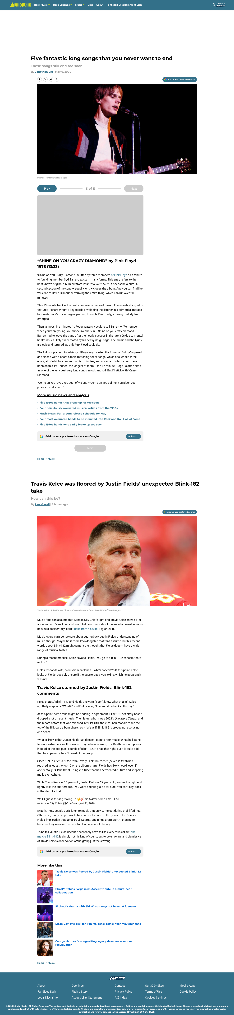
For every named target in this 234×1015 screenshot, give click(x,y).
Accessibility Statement (87, 997)
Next (134, 188)
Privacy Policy (123, 991)
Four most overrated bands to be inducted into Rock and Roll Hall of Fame (90, 419)
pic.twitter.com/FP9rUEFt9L (102, 799)
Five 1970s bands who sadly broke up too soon (71, 424)
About (99, 4)
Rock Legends (61, 4)
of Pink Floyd (119, 275)
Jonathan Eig (44, 71)
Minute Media (20, 1006)
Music (78, 4)
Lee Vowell (42, 504)
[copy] (57, 79)
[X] (214, 4)
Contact (120, 985)
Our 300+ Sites (154, 985)
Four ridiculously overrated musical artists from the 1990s (79, 408)
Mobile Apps (187, 985)
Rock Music (40, 4)
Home (40, 458)
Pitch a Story (80, 991)
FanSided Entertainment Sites (124, 4)
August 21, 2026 (85, 803)
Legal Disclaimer (48, 997)
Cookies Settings (156, 997)
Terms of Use (153, 991)
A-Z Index (121, 997)
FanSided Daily (46, 991)
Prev (47, 188)
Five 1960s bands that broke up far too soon (69, 402)
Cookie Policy (188, 991)
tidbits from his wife (85, 629)
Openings (78, 985)
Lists (90, 4)
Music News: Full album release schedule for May (73, 413)
